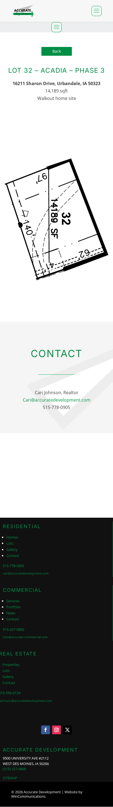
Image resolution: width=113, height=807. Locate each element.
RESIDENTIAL (22, 526)
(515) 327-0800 (14, 768)
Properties (10, 664)
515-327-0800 (13, 629)
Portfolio (13, 606)
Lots (9, 543)
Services (12, 600)
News (10, 612)
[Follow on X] (67, 729)
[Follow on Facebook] (45, 729)
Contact (12, 555)
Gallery (12, 549)
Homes (12, 537)
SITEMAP (10, 777)
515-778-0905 (13, 565)
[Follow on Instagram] (56, 729)
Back (56, 51)
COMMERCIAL (22, 590)
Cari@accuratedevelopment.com (57, 400)
